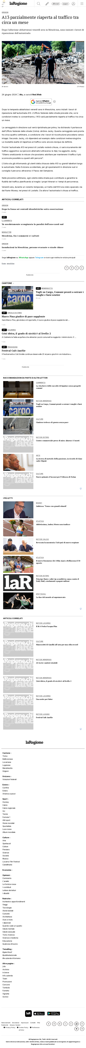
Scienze (5, 853)
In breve (5, 972)
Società (5, 856)
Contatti (32, 1023)
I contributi (6, 887)
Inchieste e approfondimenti (13, 901)
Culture (6, 837)
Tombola (6, 988)
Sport (5, 799)
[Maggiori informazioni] (54, 102)
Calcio (5, 805)
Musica (5, 859)
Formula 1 (6, 817)
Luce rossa (6, 829)
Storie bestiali (7, 911)
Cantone (6, 753)
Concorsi (6, 985)
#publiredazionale (9, 955)
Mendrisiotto (7, 768)
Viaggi (4, 904)
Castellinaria (7, 865)
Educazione (7, 941)
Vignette (5, 994)
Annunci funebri (15, 1025)
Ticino (5, 756)
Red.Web (36, 94)
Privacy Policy (10, 1027)
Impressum (25, 1023)
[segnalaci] (47, 4)
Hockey (5, 802)
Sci (3, 811)
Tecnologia (7, 908)
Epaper (65, 4)
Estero (5, 785)
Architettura (7, 917)
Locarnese (6, 762)
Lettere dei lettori (9, 890)
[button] (48, 1024)
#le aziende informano (11, 958)
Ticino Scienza (8, 935)
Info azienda (7, 976)
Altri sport (6, 820)
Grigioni (5, 771)
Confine (5, 788)
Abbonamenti (5, 1023)
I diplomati (6, 923)
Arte (4, 840)
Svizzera (6, 776)
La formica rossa (9, 884)
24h (4, 966)
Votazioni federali (9, 779)
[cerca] (38, 4)
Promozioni (7, 982)
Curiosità (6, 914)
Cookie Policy (23, 1027)
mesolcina (10, 263)
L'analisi (5, 881)
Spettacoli (6, 843)
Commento (6, 878)
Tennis (5, 814)
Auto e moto (7, 920)
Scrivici (5, 997)
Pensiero (6, 849)
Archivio (5, 969)
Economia (7, 870)
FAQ (38, 1023)
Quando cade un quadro (12, 926)
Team (4, 979)
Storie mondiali (8, 823)
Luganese (6, 765)
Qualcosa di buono (10, 944)
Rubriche (6, 898)
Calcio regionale (8, 808)
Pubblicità (4, 1025)
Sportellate (6, 826)
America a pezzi (8, 794)
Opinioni (6, 875)
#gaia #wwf (7, 952)
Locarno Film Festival (11, 862)
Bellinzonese (7, 759)
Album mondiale (8, 832)
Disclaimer (15, 1023)
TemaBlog (7, 949)
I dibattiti (5, 893)
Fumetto (5, 991)
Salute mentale (8, 929)
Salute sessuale (8, 932)
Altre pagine (8, 963)
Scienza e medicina (10, 938)
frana (4, 263)
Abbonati (56, 4)
